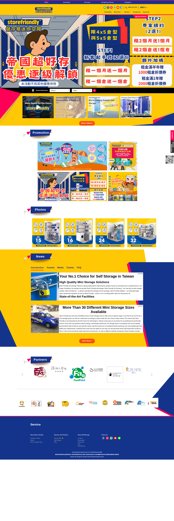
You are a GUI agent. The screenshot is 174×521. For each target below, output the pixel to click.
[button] (8, 51)
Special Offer (58, 438)
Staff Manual (81, 446)
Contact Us (137, 12)
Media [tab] (60, 267)
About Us (146, 12)
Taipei (46, 2)
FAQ (79, 267)
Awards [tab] (50, 267)
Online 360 (81, 442)
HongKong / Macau (107, 2)
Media (32, 440)
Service (127, 12)
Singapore (128, 2)
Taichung (87, 2)
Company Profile (35, 438)
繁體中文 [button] (143, 7)
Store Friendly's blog (36, 442)
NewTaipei (66, 2)
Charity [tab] (70, 267)
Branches (117, 12)
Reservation (81, 440)
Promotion (108, 12)
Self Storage (57, 440)
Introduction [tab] (37, 267)
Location (80, 438)
